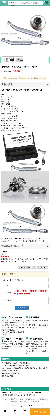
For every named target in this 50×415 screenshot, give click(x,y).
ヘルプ (3, 399)
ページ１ (22, 267)
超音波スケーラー (34, 393)
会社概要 (23, 402)
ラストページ (42, 267)
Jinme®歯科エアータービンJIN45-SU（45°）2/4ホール (23, 239)
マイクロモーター (30, 395)
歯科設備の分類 (7, 376)
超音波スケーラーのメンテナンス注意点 (15, 365)
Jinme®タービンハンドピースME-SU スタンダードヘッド (24, 241)
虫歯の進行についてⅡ (9, 371)
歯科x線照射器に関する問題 (11, 373)
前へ (28, 267)
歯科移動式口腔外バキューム (11, 395)
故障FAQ (14, 402)
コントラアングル (20, 393)
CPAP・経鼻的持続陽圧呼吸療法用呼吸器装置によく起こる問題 (24, 368)
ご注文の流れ (34, 402)
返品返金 (43, 399)
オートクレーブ (7, 393)
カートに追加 (40, 411)
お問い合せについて (16, 399)
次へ (34, 267)
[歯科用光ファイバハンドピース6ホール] (25, 31)
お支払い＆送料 (31, 399)
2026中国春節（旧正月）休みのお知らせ (15, 363)
